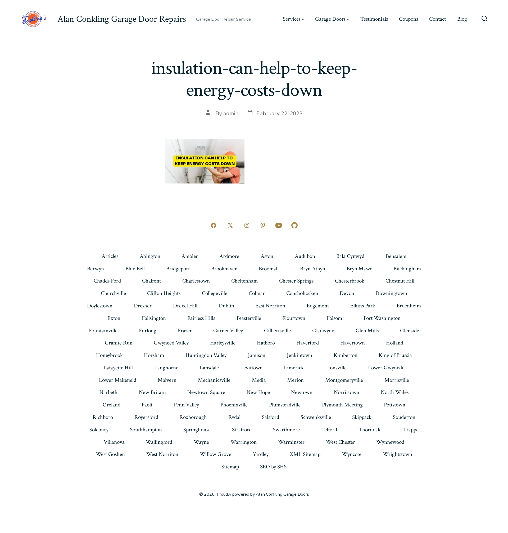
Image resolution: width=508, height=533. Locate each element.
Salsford (270, 417)
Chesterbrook (349, 280)
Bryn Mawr (359, 268)
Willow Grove (215, 454)
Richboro (103, 417)
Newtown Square (206, 392)
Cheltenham (244, 280)
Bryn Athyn (312, 268)
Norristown (346, 392)
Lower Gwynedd (386, 367)
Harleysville (222, 342)
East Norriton (270, 305)
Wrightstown (397, 454)
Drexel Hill (185, 305)
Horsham (154, 355)
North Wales (395, 392)
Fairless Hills (201, 318)
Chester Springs (296, 280)
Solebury (98, 429)
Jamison (256, 355)
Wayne (201, 442)
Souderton (404, 417)
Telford (329, 429)
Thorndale (370, 429)
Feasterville (249, 318)
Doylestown (99, 305)
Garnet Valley (228, 330)
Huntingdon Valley (205, 355)
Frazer (185, 330)
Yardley (261, 454)
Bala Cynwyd (350, 256)
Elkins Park (362, 305)
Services (292, 19)
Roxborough (193, 417)
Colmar (257, 293)
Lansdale (209, 367)
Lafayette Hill (118, 367)
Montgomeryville (344, 380)
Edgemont (318, 305)
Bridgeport (178, 268)
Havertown (352, 342)
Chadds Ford (107, 280)
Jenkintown (299, 355)
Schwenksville (316, 417)
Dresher (143, 305)
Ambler (190, 256)
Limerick (294, 367)
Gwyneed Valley (171, 342)
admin (230, 113)
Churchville (113, 293)
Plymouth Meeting (342, 404)
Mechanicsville (214, 380)
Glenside (409, 330)
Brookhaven (224, 268)
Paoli (147, 404)
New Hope (258, 392)
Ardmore (229, 256)
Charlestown (196, 280)
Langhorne (166, 367)
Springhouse (197, 429)
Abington (150, 256)
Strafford (242, 429)
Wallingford (159, 442)
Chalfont (151, 280)
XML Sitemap (305, 454)
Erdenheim (409, 305)
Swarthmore (286, 429)
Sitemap (230, 466)
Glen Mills (367, 330)
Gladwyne (323, 330)
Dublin (226, 305)
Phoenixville (234, 404)
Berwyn (95, 268)
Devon (347, 293)
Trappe (411, 429)
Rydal (234, 417)
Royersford (146, 417)
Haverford (307, 342)
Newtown (301, 392)
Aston (267, 256)
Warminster (291, 442)
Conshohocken (302, 293)
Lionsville (336, 367)
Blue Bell (135, 268)
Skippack (361, 417)
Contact (437, 19)
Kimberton (345, 355)
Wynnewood (390, 442)
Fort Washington (382, 318)
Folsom (334, 318)
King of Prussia (395, 355)
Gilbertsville (277, 330)
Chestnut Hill (399, 280)
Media (259, 380)
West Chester (340, 442)
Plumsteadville (285, 404)
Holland (394, 342)
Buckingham (407, 268)
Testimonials (374, 19)
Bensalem (396, 256)
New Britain (152, 392)
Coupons (408, 19)
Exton (113, 318)
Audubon (305, 256)
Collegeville (214, 293)
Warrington (243, 442)
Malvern (167, 380)
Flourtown (293, 318)
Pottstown (394, 404)
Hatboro (266, 342)
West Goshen (110, 454)
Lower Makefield (117, 380)
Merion (295, 380)
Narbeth (108, 392)
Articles (110, 256)
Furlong (147, 330)
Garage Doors (330, 19)
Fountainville (103, 330)
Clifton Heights (163, 293)
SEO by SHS (273, 466)
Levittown (251, 367)
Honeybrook (109, 355)
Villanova (114, 442)
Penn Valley (186, 404)
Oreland (111, 404)
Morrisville (396, 380)
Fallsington (154, 318)
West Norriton (162, 454)
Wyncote (351, 454)
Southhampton (146, 429)
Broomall (269, 268)
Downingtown (391, 293)
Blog (462, 19)
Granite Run (119, 342)
